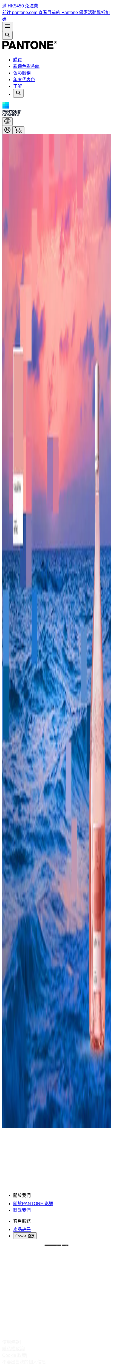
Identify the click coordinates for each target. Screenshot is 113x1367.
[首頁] (29, 49)
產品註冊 (22, 1229)
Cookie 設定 (25, 1236)
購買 (17, 59)
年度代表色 (24, 79)
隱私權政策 (13, 1348)
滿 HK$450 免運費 (20, 6)
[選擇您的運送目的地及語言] (7, 121)
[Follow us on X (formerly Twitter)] (56, 1302)
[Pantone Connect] (56, 109)
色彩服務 (22, 73)
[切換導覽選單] (7, 26)
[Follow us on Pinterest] (56, 1292)
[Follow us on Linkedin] (56, 1311)
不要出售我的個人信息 (24, 1362)
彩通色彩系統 (26, 66)
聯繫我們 (22, 1210)
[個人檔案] (7, 130)
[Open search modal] (7, 35)
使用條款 (11, 1342)
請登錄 (69, 1157)
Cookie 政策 (14, 1355)
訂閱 (6, 1179)
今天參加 (27, 1168)
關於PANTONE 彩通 (33, 1203)
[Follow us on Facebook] (56, 1282)
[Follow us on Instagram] (56, 1272)
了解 (17, 86)
